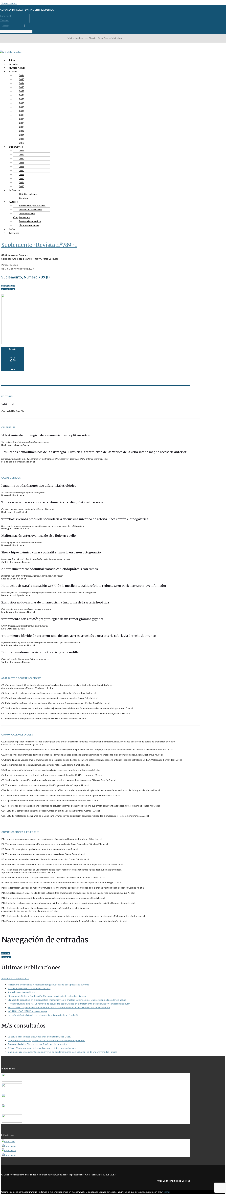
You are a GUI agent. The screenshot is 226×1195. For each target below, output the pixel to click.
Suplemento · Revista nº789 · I (39, 245)
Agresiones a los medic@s (21, 992)
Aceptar (166, 1191)
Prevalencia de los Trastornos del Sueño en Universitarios (37, 1044)
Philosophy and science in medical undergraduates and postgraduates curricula (48, 984)
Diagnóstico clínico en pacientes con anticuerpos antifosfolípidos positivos (46, 1040)
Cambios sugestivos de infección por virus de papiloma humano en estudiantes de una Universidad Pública (62, 1051)
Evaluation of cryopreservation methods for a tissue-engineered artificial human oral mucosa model (59, 1007)
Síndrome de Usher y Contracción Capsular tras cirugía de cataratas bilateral (47, 996)
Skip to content (9, 3)
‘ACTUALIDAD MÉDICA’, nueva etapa (27, 1011)
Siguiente (6, 957)
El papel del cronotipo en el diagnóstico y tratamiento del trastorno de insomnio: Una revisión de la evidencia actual (67, 999)
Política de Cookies (180, 1180)
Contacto (14, 232)
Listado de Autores (29, 225)
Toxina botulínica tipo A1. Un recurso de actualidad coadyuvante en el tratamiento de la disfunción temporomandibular (69, 1003)
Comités (23, 197)
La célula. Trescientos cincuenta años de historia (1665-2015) (39, 1036)
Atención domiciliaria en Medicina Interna (29, 988)
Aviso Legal (162, 1180)
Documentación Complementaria (24, 215)
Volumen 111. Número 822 (15, 978)
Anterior (5, 953)
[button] (8, 286)
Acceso (6, 26)
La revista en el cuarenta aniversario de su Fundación (43, 1015)
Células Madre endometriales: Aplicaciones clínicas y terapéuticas (42, 1048)
